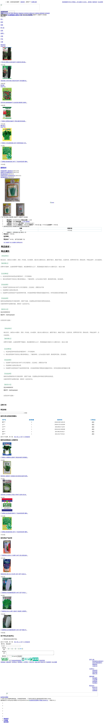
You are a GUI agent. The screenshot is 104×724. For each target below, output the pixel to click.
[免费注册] (34, 2)
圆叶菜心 (3, 125)
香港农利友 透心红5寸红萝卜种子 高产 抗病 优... (13, 574)
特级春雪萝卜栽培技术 (7, 170)
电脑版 (6, 697)
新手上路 (91, 659)
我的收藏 (94, 672)
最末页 (28, 436)
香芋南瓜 (20, 15)
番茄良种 (16, 13)
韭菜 (2, 30)
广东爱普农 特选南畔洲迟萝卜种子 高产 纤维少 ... (14, 592)
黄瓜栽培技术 (4, 174)
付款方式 (94, 689)
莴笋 (2, 22)
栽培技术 (94, 2)
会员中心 (91, 668)
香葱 (2, 25)
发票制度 (94, 690)
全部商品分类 (4, 11)
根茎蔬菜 (42, 13)
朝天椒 (2, 85)
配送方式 (94, 687)
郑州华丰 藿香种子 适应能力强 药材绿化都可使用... (14, 476)
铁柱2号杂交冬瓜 (12, 15)
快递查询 (48, 662)
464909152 (45, 700)
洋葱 (2, 36)
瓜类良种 (5, 13)
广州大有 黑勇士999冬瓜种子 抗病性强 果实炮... (13, 62)
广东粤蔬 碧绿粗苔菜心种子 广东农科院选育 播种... (14, 161)
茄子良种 (11, 13)
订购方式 (94, 666)
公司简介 (25, 662)
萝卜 (2, 19)
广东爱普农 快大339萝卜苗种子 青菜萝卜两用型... (14, 611)
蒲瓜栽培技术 (4, 177)
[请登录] (22, 2)
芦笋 (2, 39)
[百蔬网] (5, 660)
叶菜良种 (36, 13)
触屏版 (2, 697)
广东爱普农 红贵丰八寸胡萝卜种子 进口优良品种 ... (14, 555)
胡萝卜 (2, 33)
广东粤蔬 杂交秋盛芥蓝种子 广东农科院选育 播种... (14, 513)
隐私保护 (8, 662)
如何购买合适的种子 (97, 661)
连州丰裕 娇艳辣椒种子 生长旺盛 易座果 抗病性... (14, 102)
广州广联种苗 (26, 221)
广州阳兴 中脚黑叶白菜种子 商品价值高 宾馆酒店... (14, 457)
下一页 (24, 436)
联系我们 (20, 662)
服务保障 (91, 676)
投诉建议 (94, 682)
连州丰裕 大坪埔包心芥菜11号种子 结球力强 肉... (14, 494)
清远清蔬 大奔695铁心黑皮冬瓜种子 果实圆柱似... (14, 80)
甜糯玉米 (31, 13)
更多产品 (3, 46)
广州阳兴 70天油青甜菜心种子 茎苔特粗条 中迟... (14, 143)
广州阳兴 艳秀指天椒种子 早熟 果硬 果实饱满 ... (13, 121)
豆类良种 (26, 13)
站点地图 (54, 662)
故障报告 (94, 681)
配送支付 (91, 685)
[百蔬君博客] (26, 660)
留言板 (90, 2)
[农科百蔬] (42, 660)
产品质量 (94, 679)
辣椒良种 (21, 13)
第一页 (16, 436)
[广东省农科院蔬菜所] (15, 660)
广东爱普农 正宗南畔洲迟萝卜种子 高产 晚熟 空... (14, 630)
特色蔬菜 (47, 13)
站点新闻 (100, 2)
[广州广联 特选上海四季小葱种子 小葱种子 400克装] (12, 201)
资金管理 (94, 670)
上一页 (20, 436)
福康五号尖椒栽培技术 (7, 172)
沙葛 (2, 42)
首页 (2, 13)
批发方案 (37, 662)
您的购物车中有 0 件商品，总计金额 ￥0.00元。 (75, 2)
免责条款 (3, 662)
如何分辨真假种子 (97, 662)
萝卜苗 (2, 27)
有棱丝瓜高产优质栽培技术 (8, 175)
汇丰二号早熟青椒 (28, 15)
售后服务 (94, 678)
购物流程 (94, 664)
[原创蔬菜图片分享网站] (34, 660)
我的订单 (94, 673)
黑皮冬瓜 (3, 44)
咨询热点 (14, 662)
